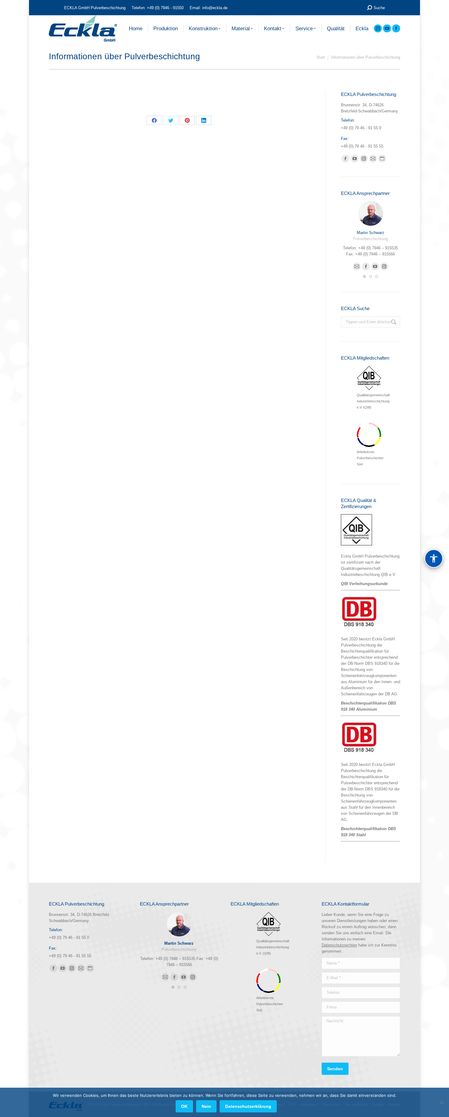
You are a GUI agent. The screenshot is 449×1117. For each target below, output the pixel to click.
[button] (364, 276)
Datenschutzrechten (339, 945)
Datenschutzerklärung (248, 1106)
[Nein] (441, 1102)
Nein (206, 1106)
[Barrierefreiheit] (434, 558)
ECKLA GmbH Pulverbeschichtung (95, 7)
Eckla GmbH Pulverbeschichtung (370, 556)
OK (184, 1106)
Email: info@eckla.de (209, 7)
